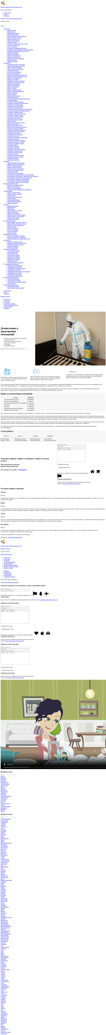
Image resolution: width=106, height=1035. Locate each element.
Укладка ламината (12, 231)
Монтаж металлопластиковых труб (17, 75)
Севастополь (4, 980)
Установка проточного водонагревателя (18, 110)
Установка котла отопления (15, 134)
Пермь (2, 954)
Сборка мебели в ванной (14, 118)
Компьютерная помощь (10, 234)
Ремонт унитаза (11, 94)
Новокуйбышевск (6, 934)
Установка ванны (12, 100)
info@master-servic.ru (16, 18)
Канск (2, 884)
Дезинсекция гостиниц (13, 280)
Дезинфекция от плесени (14, 273)
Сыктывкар (4, 995)
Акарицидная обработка (11, 249)
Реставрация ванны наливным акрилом (18, 99)
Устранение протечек (13, 160)
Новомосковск (5, 936)
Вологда (3, 850)
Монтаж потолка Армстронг (15, 225)
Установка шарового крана (14, 152)
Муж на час (7, 29)
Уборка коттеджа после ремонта (16, 215)
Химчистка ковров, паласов (15, 244)
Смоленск (3, 989)
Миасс (2, 910)
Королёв (3, 788)
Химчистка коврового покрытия (16, 243)
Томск (2, 1003)
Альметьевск (4, 820)
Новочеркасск (5, 932)
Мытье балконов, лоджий (14, 210)
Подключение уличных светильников (18, 182)
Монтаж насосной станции (15, 125)
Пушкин (3, 963)
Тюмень (3, 1008)
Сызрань (3, 996)
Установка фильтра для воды (15, 157)
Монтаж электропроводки (14, 166)
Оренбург (3, 948)
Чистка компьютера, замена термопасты (18, 238)
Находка (3, 919)
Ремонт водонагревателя (14, 188)
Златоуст (3, 869)
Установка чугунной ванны (15, 104)
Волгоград (4, 779)
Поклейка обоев (11, 227)
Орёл (2, 951)
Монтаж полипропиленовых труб (16, 76)
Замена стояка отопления (14, 67)
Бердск (3, 835)
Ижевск (3, 872)
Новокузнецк (4, 935)
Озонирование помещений (15, 276)
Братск (2, 840)
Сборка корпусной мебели (14, 197)
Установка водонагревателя (15, 107)
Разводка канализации (13, 85)
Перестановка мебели (13, 40)
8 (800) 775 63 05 (5, 18)
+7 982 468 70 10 (22, 469)
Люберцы (3, 793)
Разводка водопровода (13, 84)
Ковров (3, 896)
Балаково (3, 829)
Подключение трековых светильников (18, 180)
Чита (2, 1024)
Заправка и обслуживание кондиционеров (19, 189)
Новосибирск (4, 797)
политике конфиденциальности (71, 483)
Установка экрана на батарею (15, 131)
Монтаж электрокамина (14, 55)
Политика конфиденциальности (10, 582)
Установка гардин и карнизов (15, 58)
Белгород (3, 834)
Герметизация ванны (13, 33)
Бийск (2, 837)
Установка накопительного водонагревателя (19, 109)
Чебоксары (4, 1018)
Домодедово (4, 785)
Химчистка (7, 240)
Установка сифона (12, 145)
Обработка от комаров (13, 258)
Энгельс (3, 1030)
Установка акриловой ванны (15, 101)
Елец (2, 868)
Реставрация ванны (12, 97)
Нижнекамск (4, 923)
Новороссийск (5, 938)
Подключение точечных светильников (18, 179)
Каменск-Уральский (6, 880)
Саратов (3, 977)
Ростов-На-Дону (5, 803)
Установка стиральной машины (16, 149)
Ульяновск (4, 1012)
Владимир (3, 844)
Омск (2, 945)
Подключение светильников (15, 173)
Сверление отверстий (13, 45)
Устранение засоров (12, 158)
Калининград (4, 877)
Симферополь (5, 987)
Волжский (4, 852)
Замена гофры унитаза (13, 96)
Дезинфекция (8, 573)
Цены (5, 14)
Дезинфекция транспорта (14, 274)
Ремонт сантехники (12, 87)
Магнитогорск (5, 907)
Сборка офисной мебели (14, 201)
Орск (2, 950)
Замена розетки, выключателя (15, 164)
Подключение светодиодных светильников (19, 177)
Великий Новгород (6, 843)
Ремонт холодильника (13, 186)
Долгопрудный (5, 784)
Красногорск (4, 791)
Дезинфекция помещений (11, 264)
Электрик (6, 161)
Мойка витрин (11, 207)
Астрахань (4, 826)
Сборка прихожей (12, 203)
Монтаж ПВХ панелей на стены (16, 224)
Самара (3, 805)
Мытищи (3, 794)
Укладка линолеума (12, 228)
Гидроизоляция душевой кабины (16, 36)
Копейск (3, 892)
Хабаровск (4, 1015)
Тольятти (3, 1002)
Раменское (4, 966)
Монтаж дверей (11, 30)
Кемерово (3, 886)
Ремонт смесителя (12, 93)
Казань (3, 787)
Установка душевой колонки (15, 116)
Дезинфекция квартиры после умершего (18, 271)
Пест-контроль (11, 283)
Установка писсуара (13, 136)
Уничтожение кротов (13, 286)
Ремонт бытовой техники (11, 183)
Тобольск (3, 1001)
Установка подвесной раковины (16, 140)
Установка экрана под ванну (15, 106)
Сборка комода (11, 195)
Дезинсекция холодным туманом (16, 282)
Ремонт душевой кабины (14, 90)
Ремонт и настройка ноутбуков (16, 235)
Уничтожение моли (12, 252)
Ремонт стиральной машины (15, 185)
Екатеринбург (5, 782)
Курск (2, 902)
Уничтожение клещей (13, 250)
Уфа (2, 1009)
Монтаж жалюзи (12, 60)
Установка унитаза (12, 154)
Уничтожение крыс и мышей (15, 288)
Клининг (6, 204)
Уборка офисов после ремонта (15, 216)
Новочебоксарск (5, 931)
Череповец (4, 1021)
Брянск (3, 841)
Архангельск (4, 822)
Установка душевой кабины (15, 112)
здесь (28, 534)
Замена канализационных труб (16, 66)
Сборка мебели (8, 191)
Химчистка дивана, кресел (14, 241)
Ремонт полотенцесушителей (15, 91)
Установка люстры (12, 171)
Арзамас (3, 825)
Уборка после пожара (13, 218)
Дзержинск (4, 864)
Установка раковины (13, 139)
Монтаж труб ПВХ (12, 79)
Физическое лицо (64, 464)
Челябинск (4, 808)
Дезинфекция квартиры (14, 270)
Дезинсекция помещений (11, 277)
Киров (2, 887)
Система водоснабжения (14, 72)
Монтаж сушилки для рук (14, 37)
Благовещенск (5, 838)
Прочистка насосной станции (15, 82)
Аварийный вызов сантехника (16, 64)
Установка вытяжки (12, 52)
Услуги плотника (12, 46)
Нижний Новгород (6, 796)
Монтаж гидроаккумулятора (15, 128)
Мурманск (4, 913)
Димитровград (5, 859)
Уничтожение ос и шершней (15, 262)
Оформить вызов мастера (64, 479)
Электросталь (4, 1029)
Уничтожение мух (12, 261)
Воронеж (3, 781)
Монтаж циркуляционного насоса (16, 127)
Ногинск (3, 929)
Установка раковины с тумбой (15, 142)
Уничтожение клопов (13, 255)
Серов (2, 983)
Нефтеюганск (4, 922)
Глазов (2, 858)
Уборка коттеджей (12, 212)
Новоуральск (4, 941)
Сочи (2, 990)
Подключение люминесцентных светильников (20, 174)
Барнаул (3, 832)
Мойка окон (10, 209)
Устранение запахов (12, 219)
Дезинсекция (7, 575)
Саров (2, 978)
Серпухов (3, 984)
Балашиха (3, 778)
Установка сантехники (13, 133)
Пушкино (3, 965)
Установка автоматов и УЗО (15, 170)
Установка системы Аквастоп (15, 143)
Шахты (3, 1026)
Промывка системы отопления (16, 81)
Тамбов (3, 999)
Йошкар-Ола (4, 875)
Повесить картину (12, 42)
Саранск (3, 975)
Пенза (2, 953)
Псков (2, 962)
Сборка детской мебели (14, 192)
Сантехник (7, 63)
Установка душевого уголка (15, 115)
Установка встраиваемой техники (16, 48)
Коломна (3, 889)
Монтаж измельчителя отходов (16, 122)
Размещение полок (12, 61)
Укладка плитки (11, 233)
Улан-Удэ (3, 1011)
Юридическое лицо (64, 467)
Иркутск (3, 874)
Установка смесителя (13, 146)
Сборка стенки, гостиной (14, 194)
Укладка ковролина (12, 230)
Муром (3, 914)
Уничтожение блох (12, 253)
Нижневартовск (5, 925)
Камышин (3, 881)
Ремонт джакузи (11, 88)
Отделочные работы (9, 221)
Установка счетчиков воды (14, 151)
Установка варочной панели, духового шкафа (20, 49)
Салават (3, 972)
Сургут (3, 993)
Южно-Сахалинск (6, 1032)
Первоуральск (5, 956)
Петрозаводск (4, 957)
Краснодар (4, 790)
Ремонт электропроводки (14, 167)
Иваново (3, 871)
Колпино (3, 890)
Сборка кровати (11, 198)
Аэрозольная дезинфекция (14, 265)
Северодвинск (5, 986)
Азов (2, 828)
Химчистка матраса (12, 246)
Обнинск (3, 942)
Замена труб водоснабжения (15, 69)
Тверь (2, 1006)
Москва (3, 776)
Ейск (2, 865)
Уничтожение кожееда (13, 256)
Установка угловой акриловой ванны (17, 103)
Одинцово (4, 799)
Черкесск (3, 1023)
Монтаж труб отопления (14, 78)
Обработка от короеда (13, 259)
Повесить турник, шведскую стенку (17, 43)
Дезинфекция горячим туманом (16, 268)
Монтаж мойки (11, 121)
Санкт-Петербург (5, 806)
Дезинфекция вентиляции (14, 267)
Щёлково (3, 809)
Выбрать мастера (5, 296)
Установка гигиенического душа (16, 113)
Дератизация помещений (11, 285)
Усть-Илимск (4, 1014)
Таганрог (3, 998)
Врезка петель (11, 32)
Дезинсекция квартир (13, 279)
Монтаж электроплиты (13, 57)
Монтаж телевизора (12, 54)
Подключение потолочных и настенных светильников (22, 176)
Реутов (3, 802)
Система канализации (13, 73)
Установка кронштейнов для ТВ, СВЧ (18, 51)
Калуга (3, 878)
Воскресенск (4, 855)
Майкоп (3, 908)
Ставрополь (4, 992)
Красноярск (4, 901)
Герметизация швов (12, 34)
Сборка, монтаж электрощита (15, 168)
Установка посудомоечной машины (17, 137)
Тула (2, 1005)
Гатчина (3, 856)
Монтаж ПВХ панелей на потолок (17, 222)
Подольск (3, 800)
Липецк (3, 904)
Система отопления (12, 70)
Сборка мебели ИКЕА (13, 200)
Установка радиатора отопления (16, 130)
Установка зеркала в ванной (15, 119)
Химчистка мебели (12, 247)
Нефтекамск (4, 920)
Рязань (2, 971)
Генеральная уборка (12, 206)
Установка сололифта (13, 148)
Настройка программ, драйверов (16, 237)
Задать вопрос (5, 597)
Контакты (7, 15)
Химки (3, 811)
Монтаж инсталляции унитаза (15, 155)
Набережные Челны (6, 917)
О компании (7, 12)
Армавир (3, 823)
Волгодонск (4, 847)
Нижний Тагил (5, 928)
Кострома (3, 895)
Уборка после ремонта (13, 213)
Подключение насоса (13, 124)
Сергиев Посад (5, 981)
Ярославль (4, 1033)
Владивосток (4, 846)
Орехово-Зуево (5, 947)
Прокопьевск (4, 960)
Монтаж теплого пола (13, 39)
